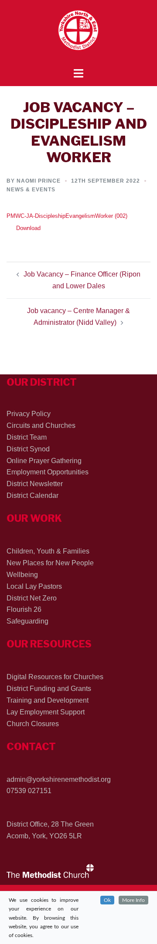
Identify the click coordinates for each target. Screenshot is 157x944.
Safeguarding (27, 621)
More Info (133, 900)
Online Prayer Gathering (44, 460)
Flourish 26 (24, 609)
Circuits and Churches (41, 425)
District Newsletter (35, 483)
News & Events (31, 190)
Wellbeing (22, 574)
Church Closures (33, 723)
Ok (107, 900)
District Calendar (32, 495)
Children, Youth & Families (48, 551)
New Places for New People (50, 563)
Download (28, 228)
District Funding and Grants (49, 688)
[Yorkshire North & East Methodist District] (78, 33)
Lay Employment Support (46, 712)
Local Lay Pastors (34, 586)
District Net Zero (32, 598)
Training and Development (48, 700)
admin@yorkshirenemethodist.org (59, 779)
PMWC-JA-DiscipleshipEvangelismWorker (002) (67, 216)
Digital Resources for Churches (55, 676)
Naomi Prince (39, 181)
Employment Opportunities (48, 472)
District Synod (28, 449)
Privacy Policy (29, 413)
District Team (27, 437)
